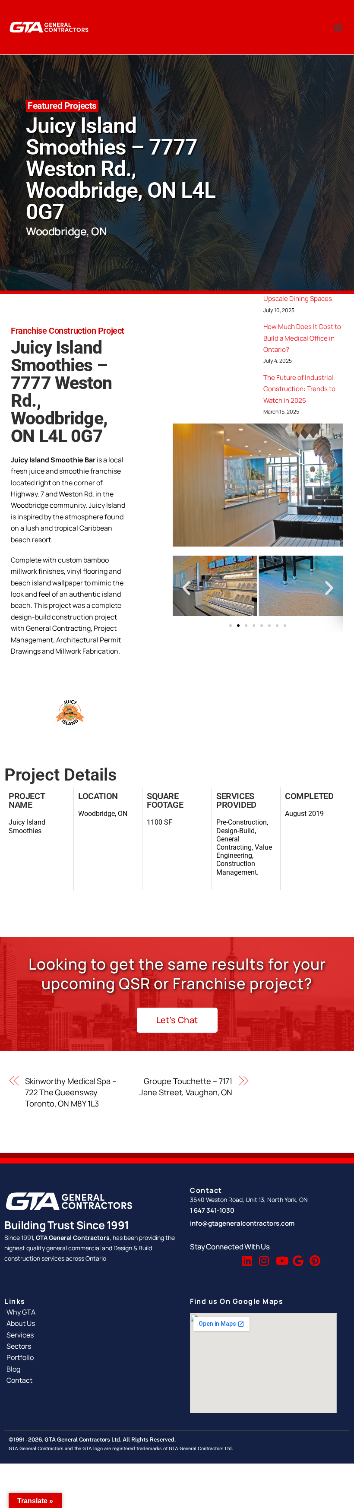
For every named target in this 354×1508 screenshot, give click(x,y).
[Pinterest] (314, 1256)
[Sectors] (90, 1346)
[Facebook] (213, 1256)
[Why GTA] (90, 1312)
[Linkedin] (246, 1256)
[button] (338, 27)
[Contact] (90, 1380)
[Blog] (90, 1369)
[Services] (90, 1334)
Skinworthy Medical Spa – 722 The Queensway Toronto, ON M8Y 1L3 (71, 1092)
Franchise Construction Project (67, 331)
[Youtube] (280, 1256)
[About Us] (90, 1323)
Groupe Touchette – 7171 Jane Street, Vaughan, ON (185, 1086)
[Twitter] (229, 1256)
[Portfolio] (90, 1357)
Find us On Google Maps (236, 1301)
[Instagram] (263, 1256)
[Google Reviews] (297, 1256)
